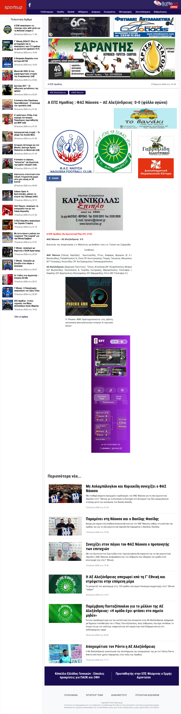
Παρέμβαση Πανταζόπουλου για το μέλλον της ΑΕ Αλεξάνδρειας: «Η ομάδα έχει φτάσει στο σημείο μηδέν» (124, 611)
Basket (71, 12)
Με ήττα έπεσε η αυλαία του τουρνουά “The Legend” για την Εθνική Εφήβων (27, 236)
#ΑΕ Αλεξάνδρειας (58, 92)
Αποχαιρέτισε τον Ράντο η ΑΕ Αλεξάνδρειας (120, 646)
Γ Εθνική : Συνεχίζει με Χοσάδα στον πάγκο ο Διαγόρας (24, 263)
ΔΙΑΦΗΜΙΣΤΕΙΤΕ (119, 695)
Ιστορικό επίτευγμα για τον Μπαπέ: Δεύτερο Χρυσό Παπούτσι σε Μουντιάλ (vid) (26, 147)
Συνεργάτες (109, 12)
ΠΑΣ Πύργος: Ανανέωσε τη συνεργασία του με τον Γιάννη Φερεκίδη (26, 208)
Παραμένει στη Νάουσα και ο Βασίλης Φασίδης (122, 519)
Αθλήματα (83, 12)
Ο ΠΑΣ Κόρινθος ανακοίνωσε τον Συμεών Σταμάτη (27, 222)
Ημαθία (60, 12)
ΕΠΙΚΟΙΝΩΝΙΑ (71, 695)
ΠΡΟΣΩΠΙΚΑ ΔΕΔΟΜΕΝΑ (147, 695)
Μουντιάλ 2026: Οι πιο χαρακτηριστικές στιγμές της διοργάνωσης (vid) (25, 73)
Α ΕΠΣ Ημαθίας (55, 84)
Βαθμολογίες (160, 12)
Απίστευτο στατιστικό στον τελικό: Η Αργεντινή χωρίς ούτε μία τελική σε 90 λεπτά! (27, 178)
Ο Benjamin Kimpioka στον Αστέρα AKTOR (26, 59)
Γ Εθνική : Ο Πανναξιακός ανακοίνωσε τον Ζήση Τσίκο (26, 289)
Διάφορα (95, 12)
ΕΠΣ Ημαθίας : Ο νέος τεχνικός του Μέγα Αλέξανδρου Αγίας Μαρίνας (26, 303)
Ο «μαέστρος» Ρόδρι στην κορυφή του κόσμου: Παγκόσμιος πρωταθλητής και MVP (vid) (26, 119)
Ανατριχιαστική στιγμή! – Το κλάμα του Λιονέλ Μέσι (27, 133)
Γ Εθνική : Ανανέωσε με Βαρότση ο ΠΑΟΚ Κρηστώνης (27, 249)
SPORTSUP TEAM (94, 695)
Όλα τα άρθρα (21, 316)
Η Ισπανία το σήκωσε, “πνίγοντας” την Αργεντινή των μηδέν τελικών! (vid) (26, 162)
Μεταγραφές (125, 12)
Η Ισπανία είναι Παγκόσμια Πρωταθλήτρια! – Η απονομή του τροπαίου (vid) (27, 103)
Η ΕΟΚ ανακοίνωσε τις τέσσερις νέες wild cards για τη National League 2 (27, 28)
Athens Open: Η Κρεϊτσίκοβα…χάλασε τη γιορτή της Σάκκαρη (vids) (26, 194)
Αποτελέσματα (143, 12)
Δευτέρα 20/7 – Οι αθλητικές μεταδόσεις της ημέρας (26, 88)
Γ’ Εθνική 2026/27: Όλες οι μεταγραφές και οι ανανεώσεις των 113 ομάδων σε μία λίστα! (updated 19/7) (27, 45)
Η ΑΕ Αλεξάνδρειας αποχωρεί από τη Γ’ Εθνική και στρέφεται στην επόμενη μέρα (125, 579)
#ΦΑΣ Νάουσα (77, 92)
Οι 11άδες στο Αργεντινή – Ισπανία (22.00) (26, 276)
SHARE (55, 178)
